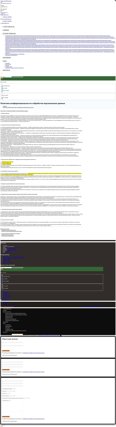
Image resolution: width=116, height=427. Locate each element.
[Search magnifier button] (1, 78)
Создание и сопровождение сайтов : (90, 306)
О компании (5, 292)
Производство (6, 294)
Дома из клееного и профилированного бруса (13, 257)
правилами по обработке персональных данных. (49, 335)
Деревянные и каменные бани (12, 320)
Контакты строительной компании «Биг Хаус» (12, 231)
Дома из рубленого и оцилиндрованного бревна (14, 258)
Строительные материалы (7, 234)
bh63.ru (6, 252)
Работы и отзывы (7, 295)
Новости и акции (6, 296)
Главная (4, 310)
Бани (4, 261)
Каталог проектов (7, 311)
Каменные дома (6, 260)
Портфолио (5, 322)
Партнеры (5, 293)
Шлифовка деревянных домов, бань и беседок (15, 330)
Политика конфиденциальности (10, 304)
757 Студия (100, 306)
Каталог (5, 303)
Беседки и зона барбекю (8, 262)
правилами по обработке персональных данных (33, 352)
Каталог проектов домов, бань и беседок (11, 233)
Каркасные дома (6, 259)
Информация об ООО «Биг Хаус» (9, 230)
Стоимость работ (9, 329)
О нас (4, 323)
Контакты (5, 298)
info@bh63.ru (8, 251)
